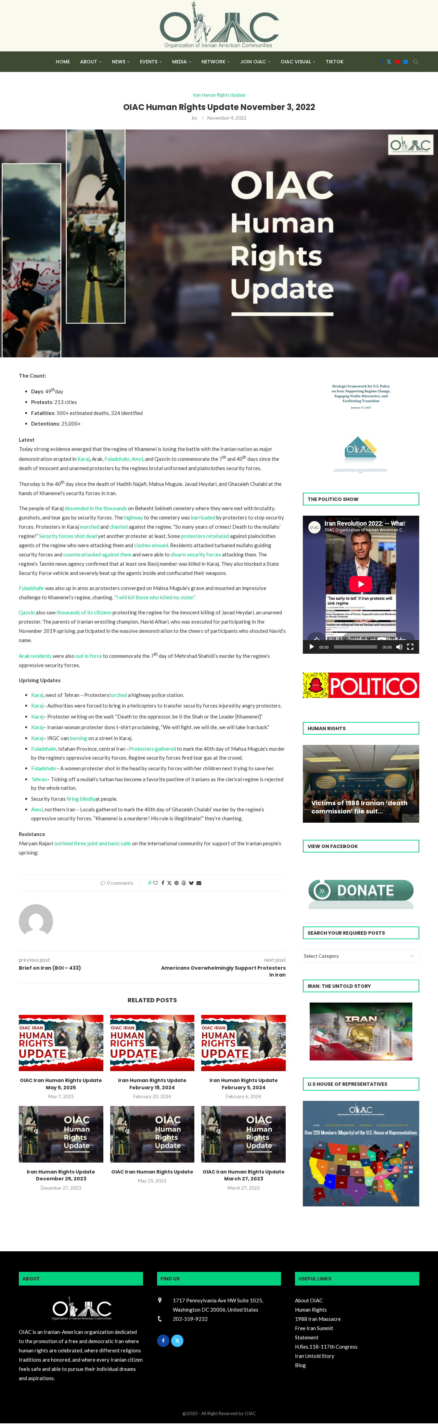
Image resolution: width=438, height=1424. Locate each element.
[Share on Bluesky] (191, 883)
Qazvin (27, 612)
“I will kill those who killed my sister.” (154, 597)
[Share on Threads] (183, 883)
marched (89, 527)
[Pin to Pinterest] (177, 883)
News (118, 61)
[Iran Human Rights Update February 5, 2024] (243, 1043)
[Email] (405, 62)
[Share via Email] (198, 883)
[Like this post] (155, 883)
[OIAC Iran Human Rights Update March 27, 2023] (243, 1134)
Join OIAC (253, 61)
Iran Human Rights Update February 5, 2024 (243, 1084)
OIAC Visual (296, 61)
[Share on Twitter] (169, 883)
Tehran (39, 779)
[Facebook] (382, 62)
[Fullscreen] (410, 646)
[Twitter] (389, 62)
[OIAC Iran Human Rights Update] (152, 1134)
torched (118, 695)
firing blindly (81, 799)
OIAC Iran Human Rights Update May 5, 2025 (61, 1084)
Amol (137, 459)
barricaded (203, 517)
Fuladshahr (116, 459)
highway (133, 517)
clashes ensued (151, 545)
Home (63, 61)
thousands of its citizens (84, 612)
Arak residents (35, 656)
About (88, 61)
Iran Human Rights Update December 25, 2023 (61, 1175)
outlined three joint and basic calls (92, 843)
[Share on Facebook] (163, 883)
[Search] (415, 62)
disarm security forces (196, 554)
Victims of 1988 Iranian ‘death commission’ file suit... (359, 807)
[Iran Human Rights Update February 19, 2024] (152, 1043)
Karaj (83, 459)
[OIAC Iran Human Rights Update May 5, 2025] (61, 1043)
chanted (119, 527)
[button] (309, 783)
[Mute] (399, 646)
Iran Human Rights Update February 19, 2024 (152, 1084)
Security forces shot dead (68, 536)
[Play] (311, 646)
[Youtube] (397, 62)
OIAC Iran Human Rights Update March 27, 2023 (244, 1175)
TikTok (335, 61)
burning (78, 738)
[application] (361, 585)
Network (214, 61)
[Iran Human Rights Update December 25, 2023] (61, 1134)
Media (179, 61)
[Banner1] (361, 1154)
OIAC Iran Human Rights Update (152, 1171)
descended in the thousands (96, 508)
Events (148, 61)
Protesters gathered (152, 749)
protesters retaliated (205, 536)
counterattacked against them (97, 554)
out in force (89, 656)
